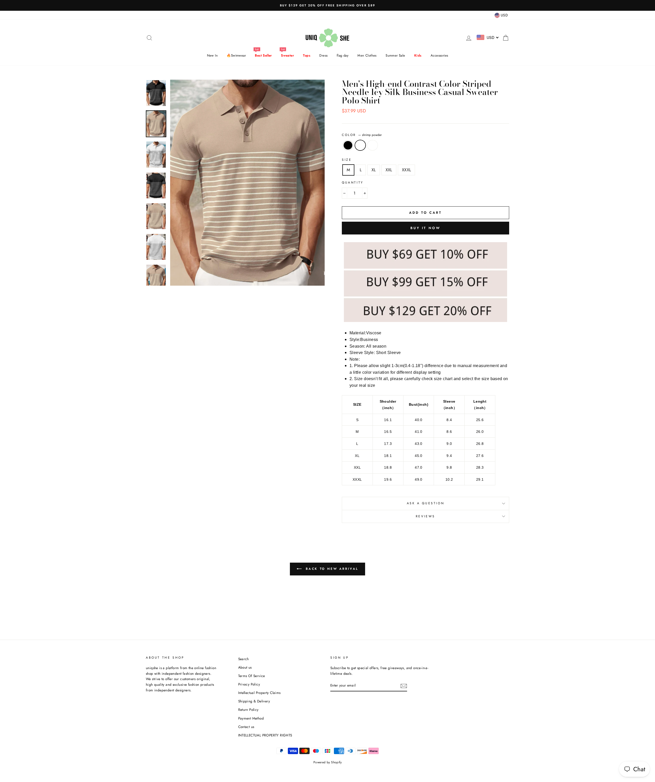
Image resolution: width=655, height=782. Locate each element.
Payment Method (251, 718)
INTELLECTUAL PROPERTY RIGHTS (265, 735)
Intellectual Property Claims (259, 692)
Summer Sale (395, 55)
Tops (306, 55)
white (372, 145)
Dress (323, 55)
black (348, 145)
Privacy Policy (249, 684)
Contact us (246, 726)
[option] (327, 5)
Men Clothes (366, 55)
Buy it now (425, 228)
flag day (342, 55)
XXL (389, 170)
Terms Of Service (251, 675)
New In (212, 55)
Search (243, 658)
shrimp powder (360, 145)
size (347, 159)
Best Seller (263, 55)
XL (374, 170)
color (362, 135)
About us (245, 667)
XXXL (406, 170)
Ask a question (425, 503)
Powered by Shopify (327, 762)
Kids (418, 55)
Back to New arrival (331, 568)
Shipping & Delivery (254, 701)
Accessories (439, 55)
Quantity (353, 182)
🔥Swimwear (236, 55)
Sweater (287, 55)
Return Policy (248, 709)
